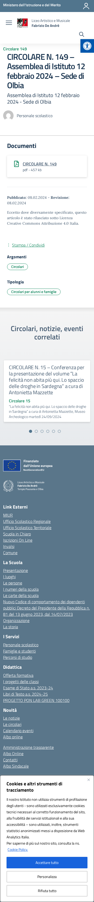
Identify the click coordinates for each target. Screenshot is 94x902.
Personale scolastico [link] (20, 645)
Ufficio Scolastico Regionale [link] (27, 521)
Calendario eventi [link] (18, 730)
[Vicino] (88, 779)
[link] (87, 46)
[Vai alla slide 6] (59, 431)
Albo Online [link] (13, 753)
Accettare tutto (47, 862)
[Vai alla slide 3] (42, 431)
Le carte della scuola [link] (21, 595)
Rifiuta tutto (47, 890)
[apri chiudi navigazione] (9, 23)
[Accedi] (86, 6)
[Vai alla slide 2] (36, 431)
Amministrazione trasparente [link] (28, 747)
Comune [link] (10, 552)
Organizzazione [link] (16, 620)
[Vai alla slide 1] (30, 431)
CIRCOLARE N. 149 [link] (40, 164)
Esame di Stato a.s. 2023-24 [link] (28, 688)
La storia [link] (10, 627)
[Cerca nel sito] (82, 35)
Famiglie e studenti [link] (19, 651)
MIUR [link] (8, 515)
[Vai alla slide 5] (53, 431)
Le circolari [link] (12, 724)
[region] (47, 838)
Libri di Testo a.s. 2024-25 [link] (25, 694)
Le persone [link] (12, 583)
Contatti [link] (10, 760)
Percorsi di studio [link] (17, 657)
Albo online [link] (13, 737)
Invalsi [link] (8, 546)
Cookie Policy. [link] (18, 849)
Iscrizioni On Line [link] (17, 540)
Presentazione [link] (15, 570)
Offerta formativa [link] (18, 675)
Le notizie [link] (11, 718)
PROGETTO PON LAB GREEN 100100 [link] (36, 700)
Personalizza (47, 876)
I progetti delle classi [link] (21, 681)
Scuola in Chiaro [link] (17, 534)
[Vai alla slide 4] (47, 431)
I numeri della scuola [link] (21, 589)
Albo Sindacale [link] (16, 766)
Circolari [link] (17, 266)
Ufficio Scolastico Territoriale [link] (27, 527)
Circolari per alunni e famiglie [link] (33, 291)
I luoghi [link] (9, 577)
